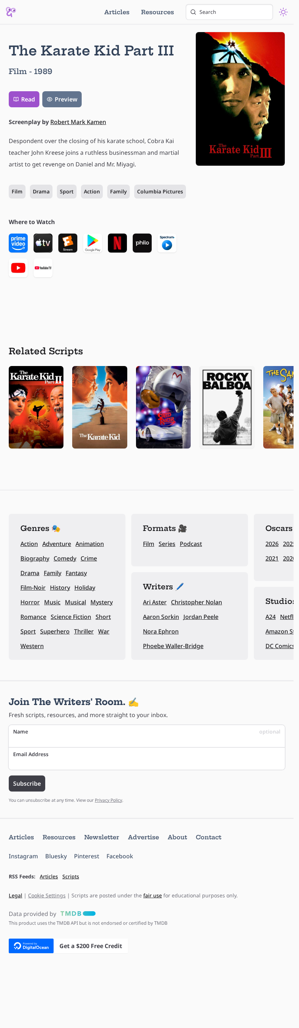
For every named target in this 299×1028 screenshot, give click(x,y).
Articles (116, 12)
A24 (270, 617)
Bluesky (56, 856)
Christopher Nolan (196, 602)
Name (146, 731)
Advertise (143, 837)
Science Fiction (71, 617)
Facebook (119, 856)
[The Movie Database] (77, 914)
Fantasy (76, 573)
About (177, 837)
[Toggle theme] (283, 12)
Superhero (55, 631)
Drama (41, 191)
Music (52, 602)
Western (32, 646)
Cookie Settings (47, 895)
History (60, 588)
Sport (67, 191)
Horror (30, 602)
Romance (33, 617)
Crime (89, 558)
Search (207, 11)
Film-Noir (33, 588)
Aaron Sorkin (161, 617)
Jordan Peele (200, 617)
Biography (34, 558)
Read (28, 99)
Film (17, 191)
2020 (289, 558)
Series (167, 544)
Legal (15, 895)
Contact (208, 837)
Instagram (23, 856)
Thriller (84, 631)
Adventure (56, 544)
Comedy (65, 558)
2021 (272, 558)
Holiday (84, 588)
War (103, 631)
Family (118, 191)
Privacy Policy (108, 800)
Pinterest (86, 856)
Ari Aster (155, 602)
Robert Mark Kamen (78, 122)
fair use (152, 895)
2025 (289, 544)
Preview (66, 99)
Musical (75, 602)
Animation (89, 544)
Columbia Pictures (160, 191)
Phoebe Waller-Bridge (173, 646)
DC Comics (280, 646)
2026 (272, 544)
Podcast (191, 544)
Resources (157, 12)
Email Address (30, 754)
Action (92, 191)
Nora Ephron (161, 631)
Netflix (289, 617)
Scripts (70, 876)
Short (103, 617)
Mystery (101, 602)
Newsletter (101, 837)
